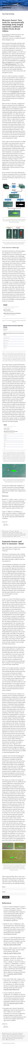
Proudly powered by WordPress (8, 1043)
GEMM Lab (4, 535)
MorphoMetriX (15, 91)
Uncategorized (5, 532)
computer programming (17, 1035)
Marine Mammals (16, 535)
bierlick (12, 531)
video (3, 490)
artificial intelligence (15, 532)
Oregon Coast (5, 1038)
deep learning (22, 533)
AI (10, 532)
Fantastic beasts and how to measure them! (13, 542)
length (9, 62)
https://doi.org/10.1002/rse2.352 (11, 989)
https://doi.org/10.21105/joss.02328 (12, 953)
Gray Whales (9, 535)
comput (10, 1035)
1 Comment (18, 536)
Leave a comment (11, 1039)
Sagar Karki (20, 1038)
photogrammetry (10, 536)
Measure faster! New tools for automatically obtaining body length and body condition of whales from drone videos (13, 25)
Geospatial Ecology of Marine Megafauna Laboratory (10, 5)
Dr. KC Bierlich (6, 34)
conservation (16, 533)
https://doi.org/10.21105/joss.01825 (12, 944)
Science (3, 1039)
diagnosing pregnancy (10, 64)
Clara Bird (16, 1033)
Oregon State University (13, 1038)
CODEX (4, 107)
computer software (10, 533)
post (14, 571)
